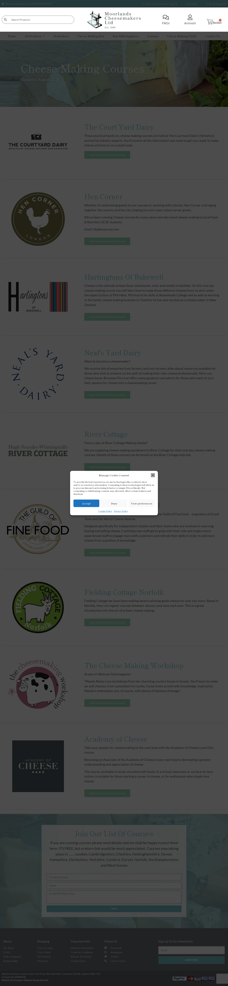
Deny (114, 503)
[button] (153, 475)
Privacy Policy (121, 511)
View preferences (141, 503)
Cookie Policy (105, 511)
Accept (86, 503)
